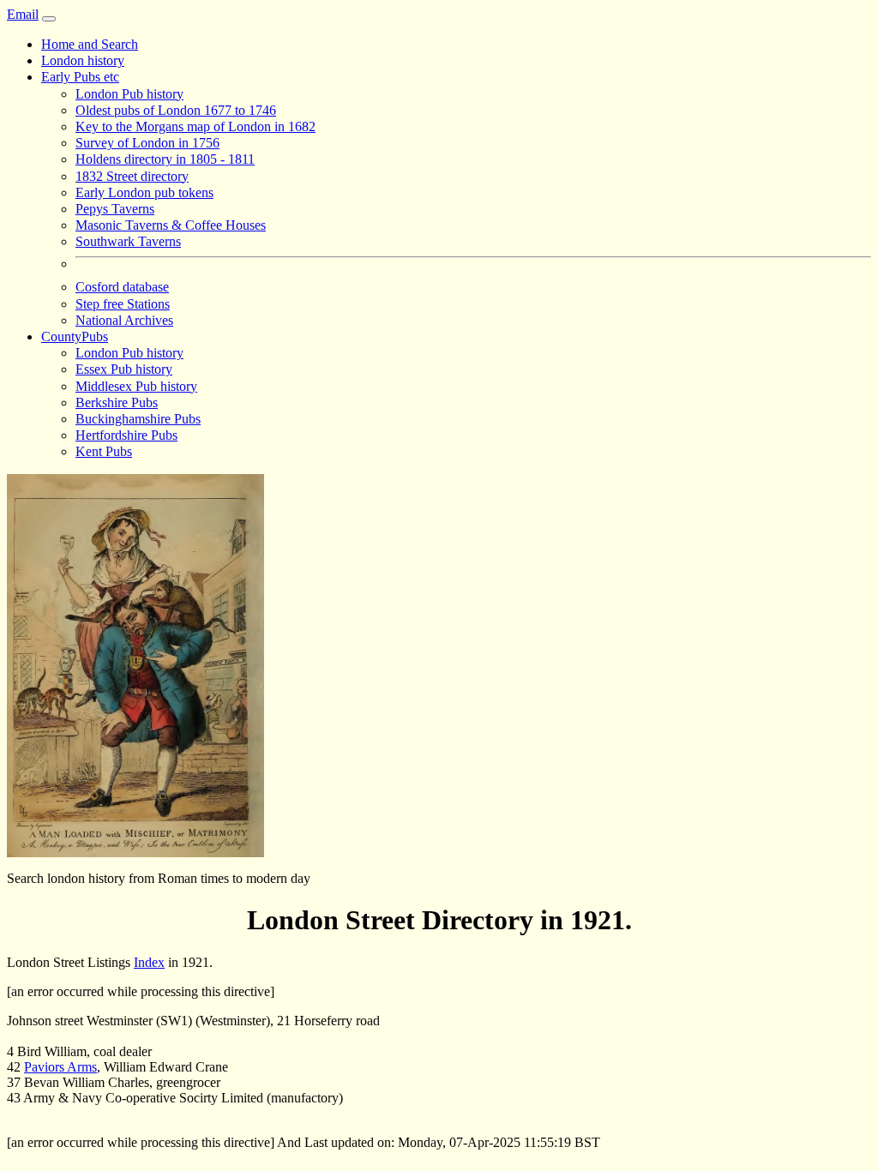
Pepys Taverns (114, 208)
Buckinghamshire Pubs (138, 418)
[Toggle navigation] (49, 18)
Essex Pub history (123, 369)
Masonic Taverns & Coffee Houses (170, 225)
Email (23, 14)
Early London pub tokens (144, 192)
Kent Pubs (103, 451)
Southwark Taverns (128, 241)
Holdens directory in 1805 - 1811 (165, 159)
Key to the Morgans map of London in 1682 (195, 126)
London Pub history (129, 94)
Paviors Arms (60, 1067)
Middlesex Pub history (136, 386)
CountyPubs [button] (74, 336)
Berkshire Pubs (116, 402)
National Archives (124, 320)
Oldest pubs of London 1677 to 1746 (175, 110)
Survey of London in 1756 (147, 142)
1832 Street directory (132, 176)
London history (82, 60)
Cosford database (122, 286)
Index (149, 962)
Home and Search (89, 44)
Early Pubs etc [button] (80, 76)
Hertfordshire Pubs (126, 435)
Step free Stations (122, 304)
